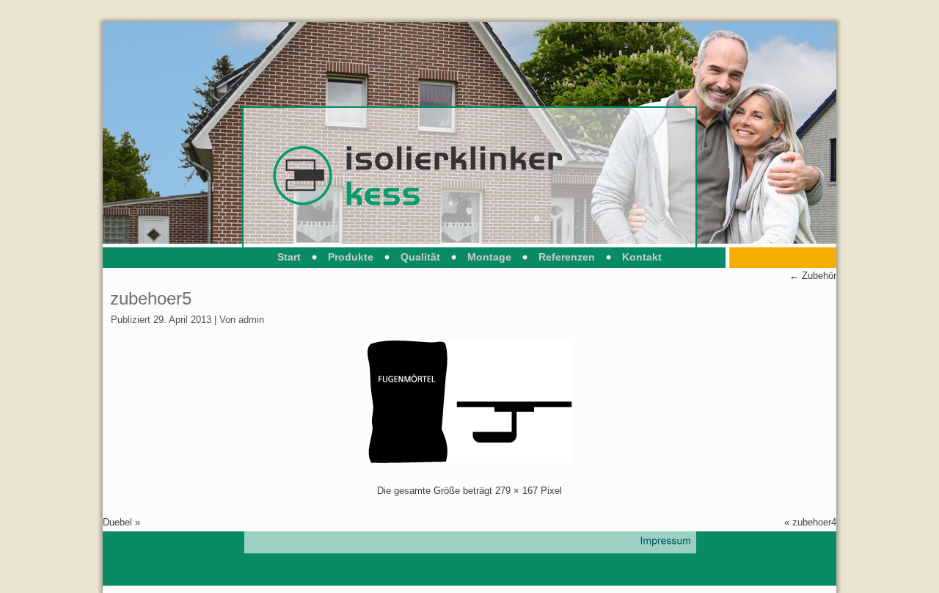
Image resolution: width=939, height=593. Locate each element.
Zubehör (812, 275)
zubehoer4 (814, 522)
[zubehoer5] (470, 459)
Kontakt (642, 257)
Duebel (117, 522)
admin (251, 319)
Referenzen (566, 257)
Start (289, 257)
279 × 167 (516, 490)
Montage (489, 257)
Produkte (350, 257)
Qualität (420, 257)
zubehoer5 (150, 298)
